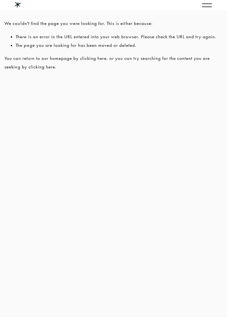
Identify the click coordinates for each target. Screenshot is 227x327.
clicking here (93, 58)
